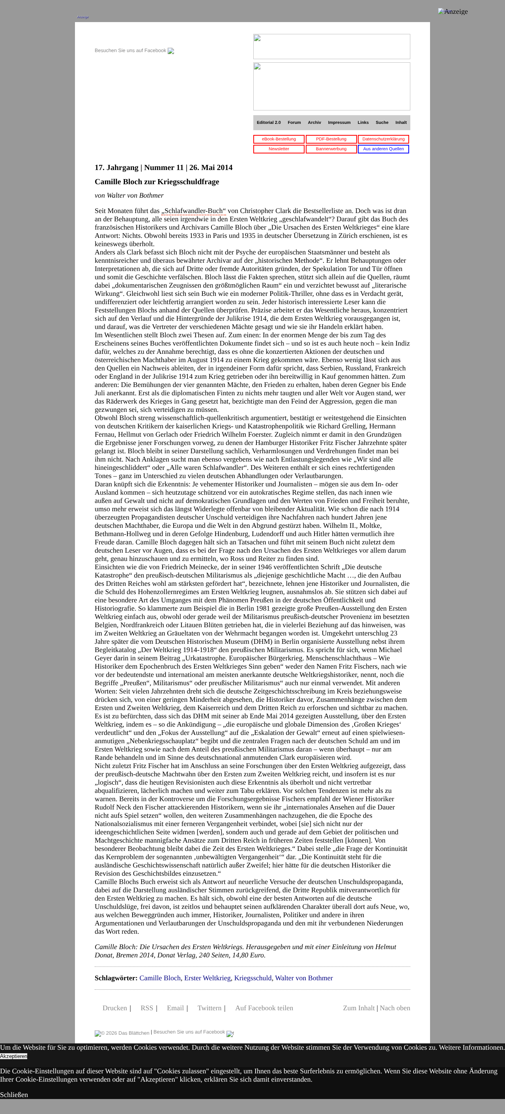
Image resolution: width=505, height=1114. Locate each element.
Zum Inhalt (358, 1008)
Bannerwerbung (331, 149)
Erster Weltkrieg (207, 978)
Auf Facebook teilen (264, 1008)
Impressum (339, 122)
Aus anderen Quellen (383, 149)
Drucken (115, 1008)
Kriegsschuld (253, 978)
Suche (382, 122)
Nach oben (395, 1008)
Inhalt (401, 122)
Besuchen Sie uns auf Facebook (131, 50)
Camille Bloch (159, 978)
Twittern (210, 1008)
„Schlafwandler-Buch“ (193, 211)
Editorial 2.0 (269, 122)
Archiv (314, 122)
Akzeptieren (13, 1056)
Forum (294, 122)
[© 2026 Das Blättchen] (122, 1032)
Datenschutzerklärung (384, 139)
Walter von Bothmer (304, 978)
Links (363, 122)
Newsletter (279, 149)
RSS (147, 1008)
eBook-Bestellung (279, 139)
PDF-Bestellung (331, 139)
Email (175, 1008)
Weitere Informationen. (472, 1047)
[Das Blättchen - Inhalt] (134, 38)
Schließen (14, 1095)
